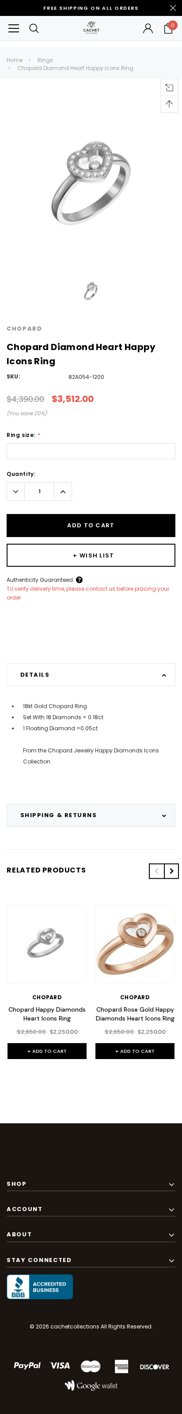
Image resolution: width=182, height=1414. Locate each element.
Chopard (24, 328)
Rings (45, 60)
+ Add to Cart (47, 1051)
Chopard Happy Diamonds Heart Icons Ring (47, 1013)
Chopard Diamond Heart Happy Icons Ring (75, 68)
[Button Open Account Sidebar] (148, 28)
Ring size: (23, 435)
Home (15, 60)
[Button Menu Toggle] (13, 28)
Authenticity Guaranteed (40, 580)
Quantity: (21, 474)
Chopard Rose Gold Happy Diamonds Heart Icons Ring (135, 1013)
